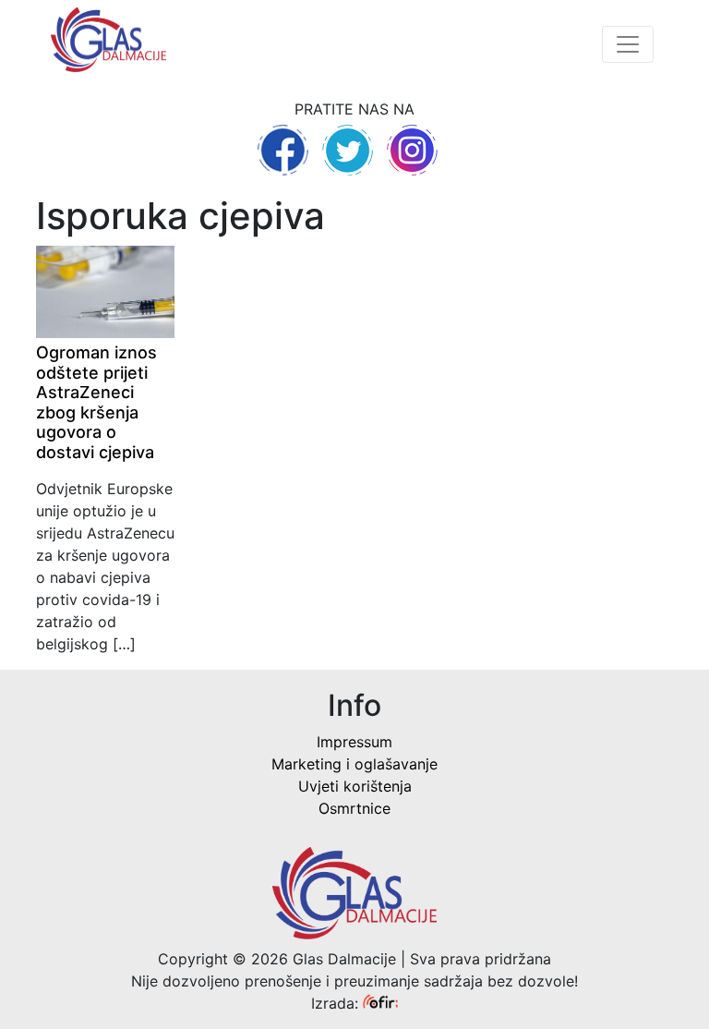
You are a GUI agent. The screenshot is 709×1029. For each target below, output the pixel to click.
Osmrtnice (354, 808)
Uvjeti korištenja (355, 786)
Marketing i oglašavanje (354, 764)
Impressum (354, 741)
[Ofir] (380, 1003)
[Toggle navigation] (628, 44)
